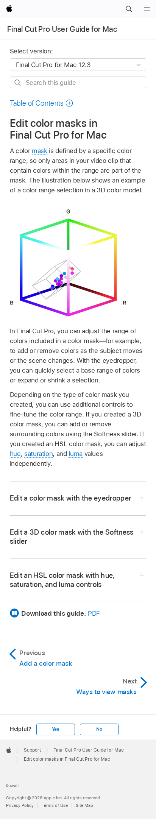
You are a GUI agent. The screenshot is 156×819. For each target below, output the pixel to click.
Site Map (84, 805)
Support (32, 750)
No (99, 729)
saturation (38, 453)
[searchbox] (78, 82)
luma (76, 453)
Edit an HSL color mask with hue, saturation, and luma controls (62, 580)
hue (15, 453)
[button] (129, 9)
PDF (94, 613)
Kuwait (12, 785)
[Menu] (147, 9)
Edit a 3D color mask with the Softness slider (72, 537)
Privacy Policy (20, 805)
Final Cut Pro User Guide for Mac (62, 29)
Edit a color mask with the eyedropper (70, 498)
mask (39, 150)
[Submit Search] (18, 83)
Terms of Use (55, 805)
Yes (55, 729)
